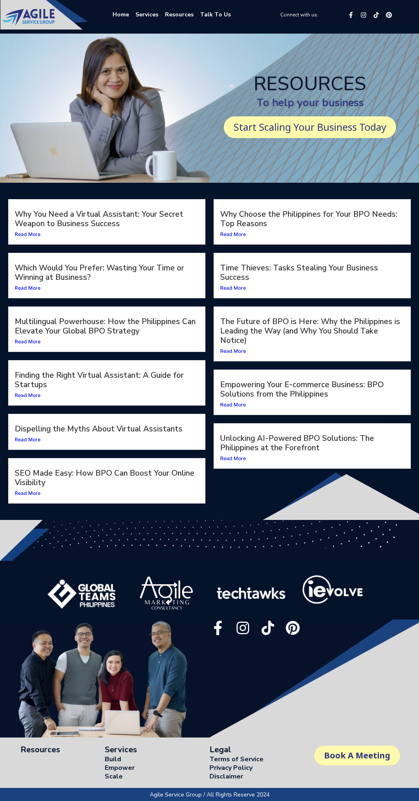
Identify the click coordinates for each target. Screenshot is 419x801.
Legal (220, 749)
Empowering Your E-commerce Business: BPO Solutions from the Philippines (302, 389)
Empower (120, 767)
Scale (114, 776)
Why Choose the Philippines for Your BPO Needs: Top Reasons (308, 219)
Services (121, 749)
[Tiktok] (376, 15)
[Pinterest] (389, 15)
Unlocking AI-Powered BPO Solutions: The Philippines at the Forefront (297, 443)
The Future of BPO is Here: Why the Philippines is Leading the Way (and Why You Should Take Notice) (310, 331)
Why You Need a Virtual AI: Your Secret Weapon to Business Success (99, 219)
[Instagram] (363, 15)
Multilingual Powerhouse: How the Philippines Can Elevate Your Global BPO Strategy (105, 326)
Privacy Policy (231, 767)
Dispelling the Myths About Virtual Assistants (98, 429)
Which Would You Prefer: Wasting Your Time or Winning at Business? (99, 273)
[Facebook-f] (351, 15)
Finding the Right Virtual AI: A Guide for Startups (99, 380)
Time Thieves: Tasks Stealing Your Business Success (299, 273)
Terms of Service (237, 759)
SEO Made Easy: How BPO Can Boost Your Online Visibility (104, 478)
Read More (28, 234)
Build (113, 759)
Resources (40, 749)
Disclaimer (226, 776)
